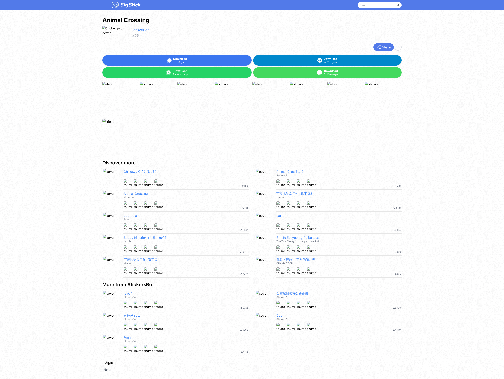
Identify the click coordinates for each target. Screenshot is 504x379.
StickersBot (140, 30)
